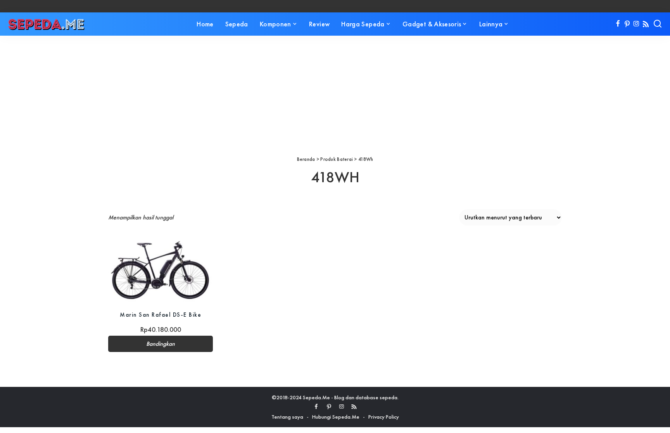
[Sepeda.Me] (46, 24)
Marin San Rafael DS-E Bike (160, 314)
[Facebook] (618, 24)
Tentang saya (287, 416)
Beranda (306, 159)
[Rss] (645, 24)
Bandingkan (160, 344)
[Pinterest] (627, 24)
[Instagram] (636, 24)
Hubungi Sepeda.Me (335, 416)
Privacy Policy (383, 416)
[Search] (657, 24)
